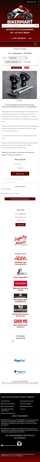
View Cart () (31, 2)
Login (30, 38)
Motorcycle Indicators (7, 406)
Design (12, 455)
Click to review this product (20, 199)
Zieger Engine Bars (20, 277)
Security (22, 409)
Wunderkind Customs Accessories (21, 315)
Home (4, 58)
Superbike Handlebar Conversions (7, 409)
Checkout (20, 225)
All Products (27, 62)
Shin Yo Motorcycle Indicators (20, 326)
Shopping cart (21, 214)
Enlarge (19, 100)
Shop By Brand (5, 401)
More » (23, 432)
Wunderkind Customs (26, 406)
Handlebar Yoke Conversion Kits (20, 263)
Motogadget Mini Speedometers (20, 300)
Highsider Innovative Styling (20, 289)
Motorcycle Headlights (8, 403)
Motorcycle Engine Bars (8, 413)
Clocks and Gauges (25, 403)
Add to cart (20, 174)
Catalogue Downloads (27, 401)
